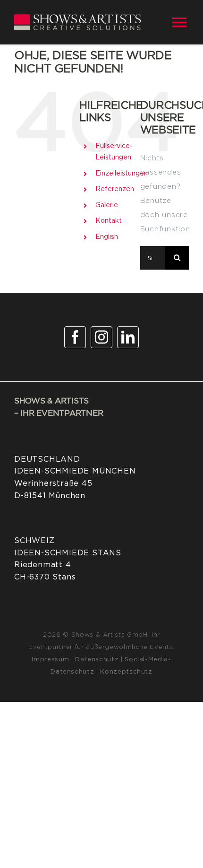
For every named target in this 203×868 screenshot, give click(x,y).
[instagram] (101, 337)
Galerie (106, 205)
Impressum (50, 660)
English (106, 237)
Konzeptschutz (126, 672)
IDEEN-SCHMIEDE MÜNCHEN (75, 471)
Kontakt (108, 221)
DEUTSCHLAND (47, 459)
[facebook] (75, 337)
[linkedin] (128, 337)
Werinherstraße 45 (53, 483)
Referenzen (114, 189)
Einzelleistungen (121, 173)
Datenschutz (96, 660)
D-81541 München (49, 496)
